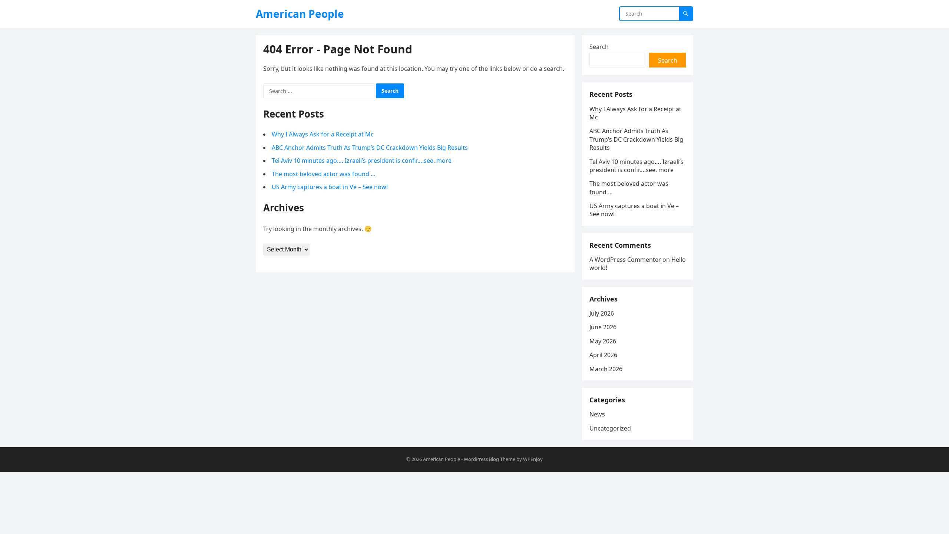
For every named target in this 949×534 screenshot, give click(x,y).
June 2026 (602, 327)
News (597, 414)
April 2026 (603, 355)
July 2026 (601, 313)
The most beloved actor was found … (324, 174)
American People (300, 14)
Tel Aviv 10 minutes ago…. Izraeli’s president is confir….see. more (362, 160)
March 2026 (605, 369)
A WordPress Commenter (625, 260)
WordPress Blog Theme (489, 459)
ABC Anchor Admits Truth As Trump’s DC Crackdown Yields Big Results (370, 148)
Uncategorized (610, 428)
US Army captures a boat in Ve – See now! (330, 187)
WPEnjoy (533, 459)
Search (599, 47)
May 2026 (602, 341)
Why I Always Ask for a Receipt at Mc (323, 134)
